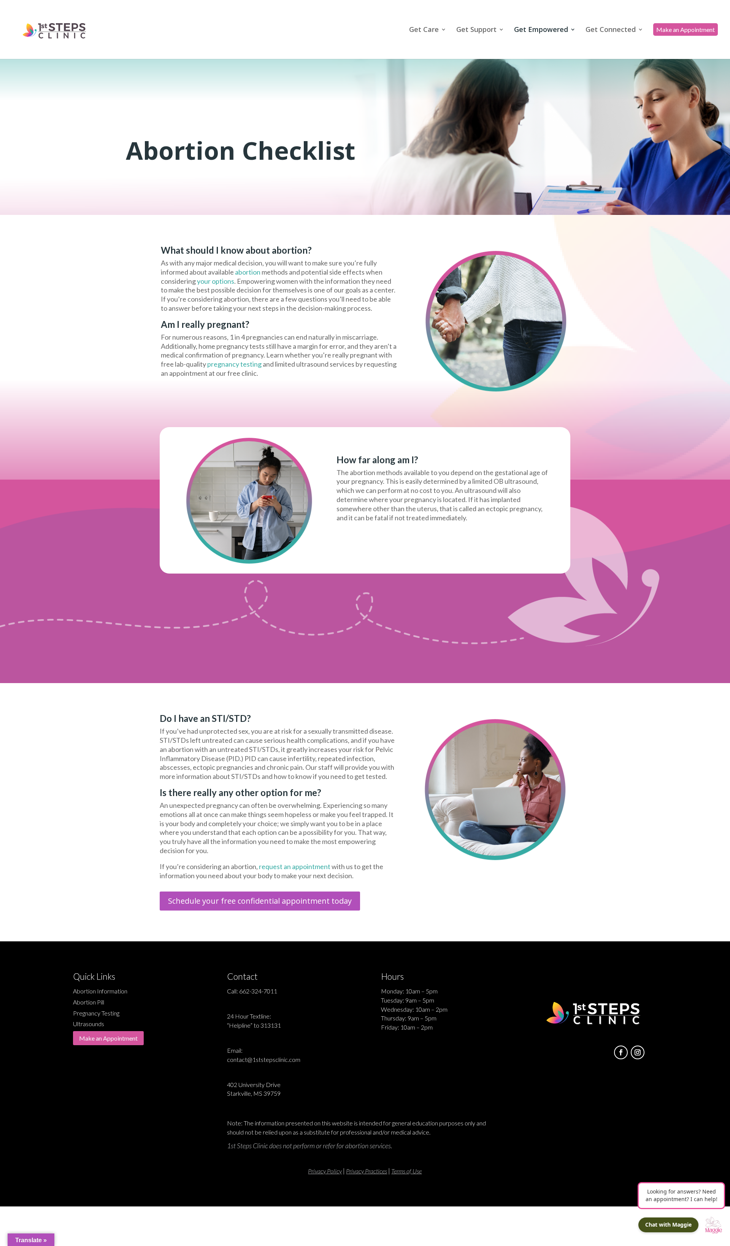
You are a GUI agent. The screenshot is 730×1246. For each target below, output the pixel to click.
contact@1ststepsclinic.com (263, 1059)
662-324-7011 (258, 991)
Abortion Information (100, 991)
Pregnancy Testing (96, 1013)
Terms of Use (406, 1170)
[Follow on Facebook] (621, 1052)
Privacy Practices (366, 1170)
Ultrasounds (88, 1023)
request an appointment (294, 866)
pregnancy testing (234, 364)
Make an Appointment (108, 1038)
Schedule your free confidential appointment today (260, 901)
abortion (247, 272)
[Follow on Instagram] (637, 1052)
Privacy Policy (325, 1170)
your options (215, 281)
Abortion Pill (88, 1002)
